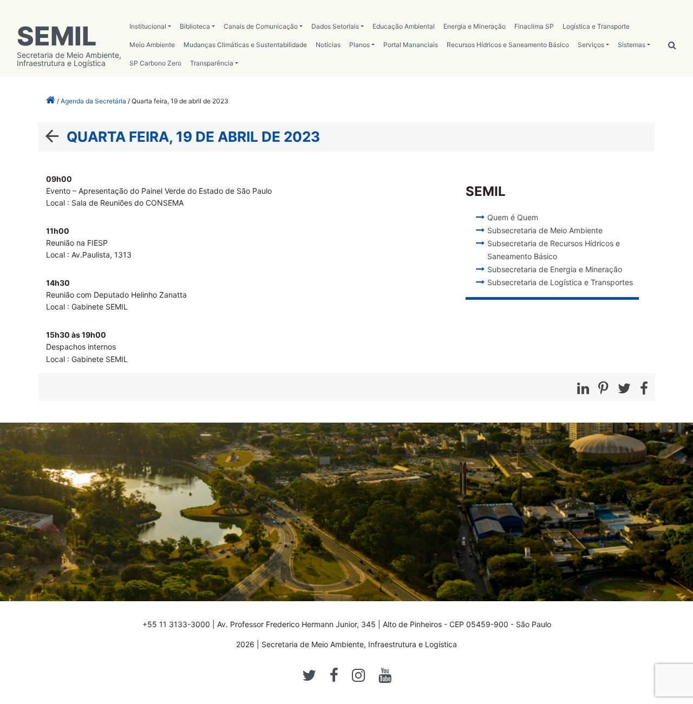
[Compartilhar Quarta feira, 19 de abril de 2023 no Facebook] (643, 388)
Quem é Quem (512, 217)
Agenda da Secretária (93, 101)
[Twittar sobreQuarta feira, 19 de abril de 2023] (624, 388)
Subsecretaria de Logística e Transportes (560, 282)
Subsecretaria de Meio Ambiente (545, 230)
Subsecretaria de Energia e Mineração (554, 269)
